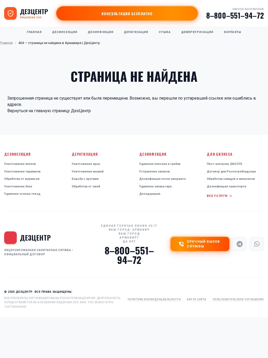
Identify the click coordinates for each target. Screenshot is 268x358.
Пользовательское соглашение (238, 299)
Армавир (141, 229)
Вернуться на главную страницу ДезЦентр (49, 110)
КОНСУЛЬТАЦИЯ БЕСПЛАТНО (127, 13)
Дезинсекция (64, 32)
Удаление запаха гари (155, 186)
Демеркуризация (197, 32)
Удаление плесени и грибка (159, 164)
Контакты (232, 32)
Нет (132, 241)
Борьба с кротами (85, 179)
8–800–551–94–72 (235, 15)
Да (125, 241)
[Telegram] (239, 244)
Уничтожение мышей (88, 171)
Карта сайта (196, 299)
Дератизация (136, 32)
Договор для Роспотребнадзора (231, 171)
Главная (34, 32)
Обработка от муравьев (22, 179)
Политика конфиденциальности (154, 299)
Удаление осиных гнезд (22, 194)
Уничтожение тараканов (22, 171)
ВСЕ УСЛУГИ (217, 196)
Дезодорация (149, 194)
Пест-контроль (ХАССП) (224, 164)
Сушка (165, 32)
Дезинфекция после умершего (162, 179)
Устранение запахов (154, 171)
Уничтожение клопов (20, 164)
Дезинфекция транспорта (226, 186)
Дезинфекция (100, 32)
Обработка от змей (86, 186)
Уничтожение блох (18, 186)
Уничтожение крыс (86, 164)
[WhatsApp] (257, 244)
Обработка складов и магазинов (231, 179)
